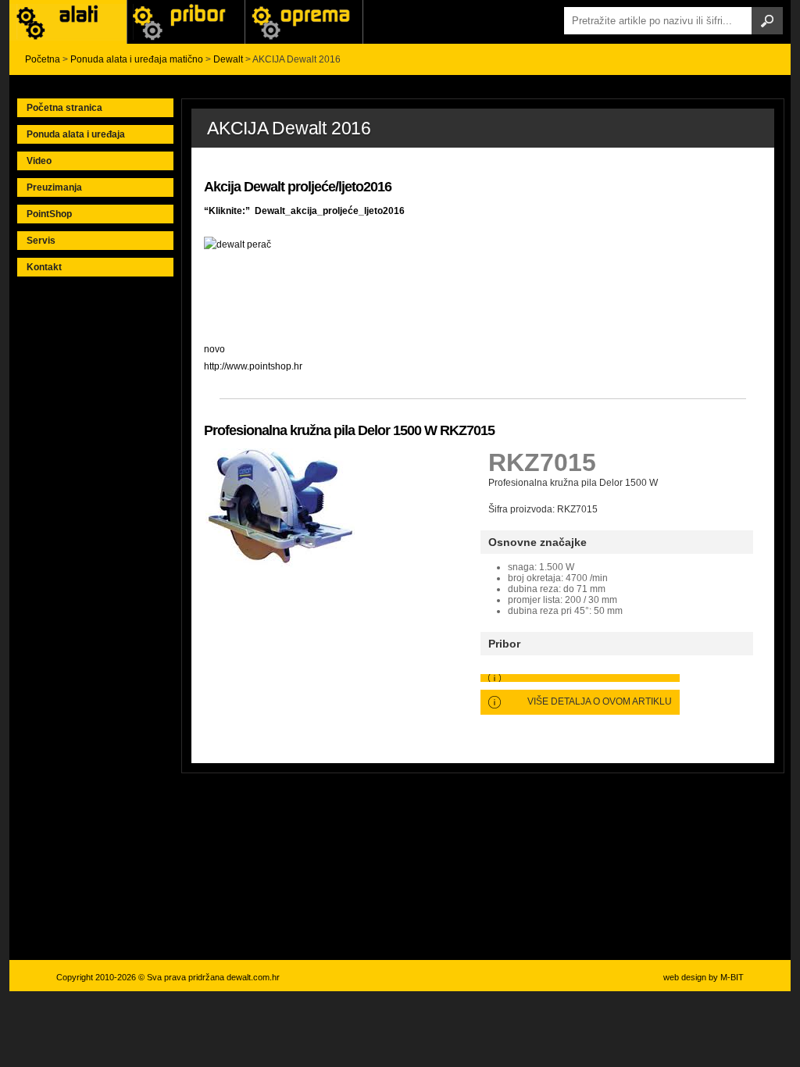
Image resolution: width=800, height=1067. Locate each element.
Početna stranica (64, 107)
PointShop (49, 214)
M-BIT (732, 977)
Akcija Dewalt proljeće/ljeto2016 (297, 186)
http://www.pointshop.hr (253, 366)
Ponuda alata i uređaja (76, 134)
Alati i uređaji (68, 22)
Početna (42, 59)
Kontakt (44, 267)
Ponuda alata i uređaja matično (136, 59)
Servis (41, 240)
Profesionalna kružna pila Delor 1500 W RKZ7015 (349, 430)
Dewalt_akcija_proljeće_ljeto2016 (330, 210)
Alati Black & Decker (186, 22)
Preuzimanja (54, 187)
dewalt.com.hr (253, 977)
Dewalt (228, 59)
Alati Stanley (303, 22)
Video (39, 160)
